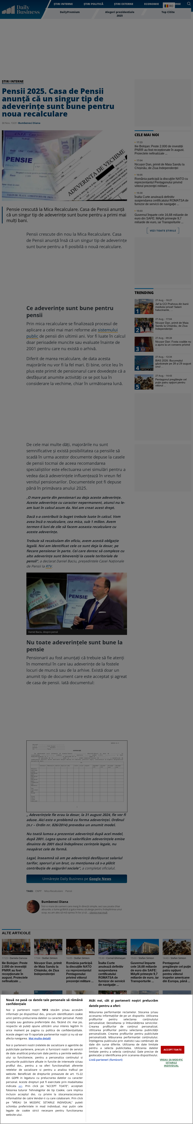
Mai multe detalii (40, 1038)
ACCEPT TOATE (173, 1049)
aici (20, 1086)
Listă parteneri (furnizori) (106, 1059)
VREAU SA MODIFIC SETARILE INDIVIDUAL (171, 1062)
